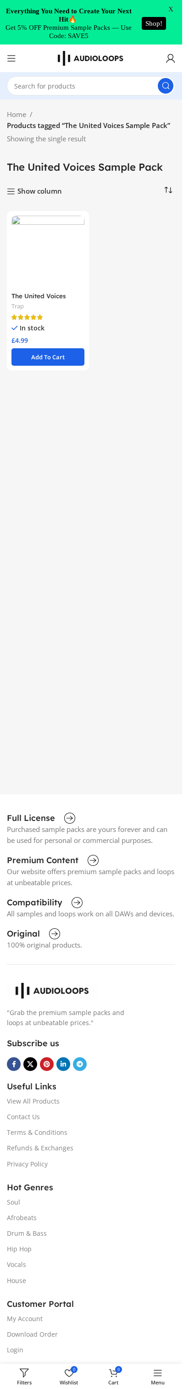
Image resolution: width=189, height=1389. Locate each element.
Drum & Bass (27, 1233)
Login (15, 1349)
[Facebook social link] (14, 1064)
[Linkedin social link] (63, 1064)
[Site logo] (91, 57)
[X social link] (30, 1064)
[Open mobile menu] (11, 58)
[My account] (170, 58)
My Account (25, 1318)
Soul (13, 1202)
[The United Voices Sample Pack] (47, 252)
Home (16, 114)
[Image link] (53, 989)
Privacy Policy (27, 1164)
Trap (17, 306)
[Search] (165, 86)
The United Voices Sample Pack (38, 300)
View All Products (33, 1101)
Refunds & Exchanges (40, 1148)
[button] (47, 357)
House (16, 1280)
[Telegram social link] (80, 1064)
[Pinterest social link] (47, 1064)
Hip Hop (19, 1248)
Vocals (16, 1264)
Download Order (32, 1334)
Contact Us (23, 1116)
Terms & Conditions (37, 1132)
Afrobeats (22, 1217)
